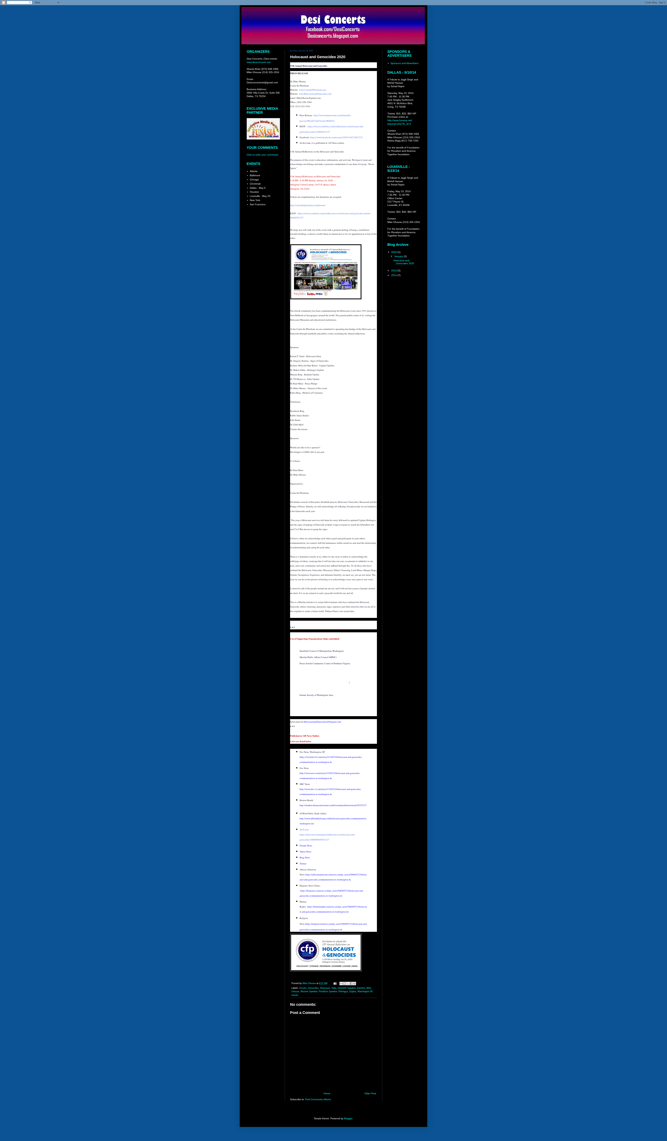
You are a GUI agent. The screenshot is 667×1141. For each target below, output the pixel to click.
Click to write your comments (262, 154)
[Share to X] (347, 983)
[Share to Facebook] (351, 983)
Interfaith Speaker (346, 988)
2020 (394, 252)
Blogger (348, 1118)
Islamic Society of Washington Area (316, 695)
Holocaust (325, 988)
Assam (302, 988)
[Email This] (341, 983)
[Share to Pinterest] (354, 983)
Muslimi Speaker (309, 991)
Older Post (370, 1093)
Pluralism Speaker (328, 991)
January (399, 256)
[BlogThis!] (344, 983)
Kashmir (361, 988)
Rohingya (343, 991)
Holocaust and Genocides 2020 (403, 262)
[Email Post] (334, 983)
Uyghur (352, 991)
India (333, 988)
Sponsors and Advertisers (404, 63)
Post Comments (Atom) (318, 1099)
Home (327, 1093)
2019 (394, 270)
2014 (394, 275)
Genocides (313, 988)
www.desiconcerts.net (258, 62)
